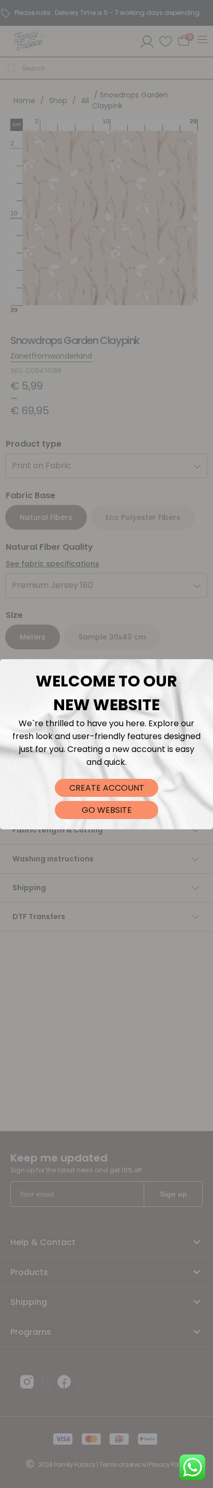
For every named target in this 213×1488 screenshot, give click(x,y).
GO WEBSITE (107, 810)
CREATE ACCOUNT (106, 788)
